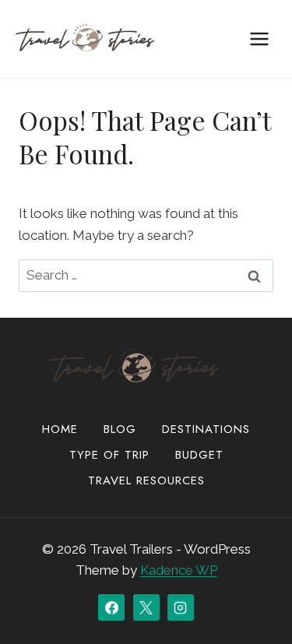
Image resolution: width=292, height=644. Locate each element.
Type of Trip (109, 454)
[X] (146, 607)
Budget (199, 454)
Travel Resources (146, 480)
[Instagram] (180, 607)
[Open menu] (258, 38)
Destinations (206, 429)
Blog (120, 429)
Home (60, 429)
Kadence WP (178, 570)
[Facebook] (111, 607)
